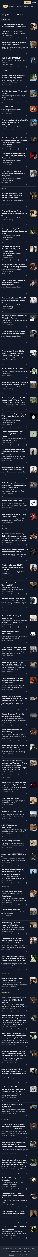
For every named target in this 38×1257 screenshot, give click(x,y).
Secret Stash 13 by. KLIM (13, 598)
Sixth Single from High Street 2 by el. (11, 731)
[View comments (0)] (10, 38)
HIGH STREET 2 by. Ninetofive (10, 632)
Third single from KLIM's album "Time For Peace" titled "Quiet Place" (12, 353)
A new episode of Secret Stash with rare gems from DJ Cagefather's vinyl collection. (14, 621)
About (32, 6)
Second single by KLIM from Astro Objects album (14, 550)
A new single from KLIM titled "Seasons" (12, 979)
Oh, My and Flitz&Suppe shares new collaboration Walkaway (13, 451)
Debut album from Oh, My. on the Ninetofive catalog (12, 201)
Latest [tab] (4, 19)
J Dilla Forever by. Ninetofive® (9, 826)
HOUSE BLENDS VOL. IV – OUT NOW (13, 1106)
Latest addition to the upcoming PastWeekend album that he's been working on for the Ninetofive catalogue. (14, 491)
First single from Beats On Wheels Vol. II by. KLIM (13, 76)
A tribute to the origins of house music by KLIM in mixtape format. (13, 964)
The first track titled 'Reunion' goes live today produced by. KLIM (13, 439)
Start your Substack (15, 1251)
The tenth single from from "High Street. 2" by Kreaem (14, 648)
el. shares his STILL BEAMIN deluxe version (14, 1228)
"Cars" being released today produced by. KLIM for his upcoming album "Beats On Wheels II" (14, 48)
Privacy (19, 1248)
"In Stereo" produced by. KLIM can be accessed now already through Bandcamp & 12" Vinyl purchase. (14, 1035)
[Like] (2, 38)
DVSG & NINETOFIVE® (11, 58)
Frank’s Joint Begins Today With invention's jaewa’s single (13, 416)
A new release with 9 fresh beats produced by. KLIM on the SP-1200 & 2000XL (13, 32)
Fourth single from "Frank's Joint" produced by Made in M (14, 300)
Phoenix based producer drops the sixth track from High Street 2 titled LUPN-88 (14, 735)
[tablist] (6, 19)
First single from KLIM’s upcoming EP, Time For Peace (12, 434)
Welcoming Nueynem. (11, 909)
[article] (19, 31)
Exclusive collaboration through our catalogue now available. (12, 1094)
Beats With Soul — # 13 (12, 501)
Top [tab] (9, 19)
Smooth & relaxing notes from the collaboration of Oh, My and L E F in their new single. (14, 1053)
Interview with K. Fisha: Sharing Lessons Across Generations (12, 1195)
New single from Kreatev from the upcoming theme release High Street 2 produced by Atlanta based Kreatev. (13, 719)
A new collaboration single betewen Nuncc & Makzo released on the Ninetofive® (12, 815)
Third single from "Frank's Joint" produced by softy (13, 332)
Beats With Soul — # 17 (12, 369)
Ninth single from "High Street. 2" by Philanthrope (13, 664)
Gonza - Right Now (10, 798)
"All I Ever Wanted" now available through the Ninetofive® (12, 1059)
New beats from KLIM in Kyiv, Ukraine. (13, 405)
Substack (11, 1255)
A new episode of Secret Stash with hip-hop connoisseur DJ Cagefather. (14, 1144)
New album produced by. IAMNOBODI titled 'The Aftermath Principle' (12, 872)
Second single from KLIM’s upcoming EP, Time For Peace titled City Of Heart (13, 400)
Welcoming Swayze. (10, 841)
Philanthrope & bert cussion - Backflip (10, 924)
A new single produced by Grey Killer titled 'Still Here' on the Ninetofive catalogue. (13, 520)
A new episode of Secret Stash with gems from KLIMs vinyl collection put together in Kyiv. (14, 602)
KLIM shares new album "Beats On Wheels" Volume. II (14, 27)
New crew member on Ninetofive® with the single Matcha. (14, 913)
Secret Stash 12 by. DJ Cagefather (11, 617)
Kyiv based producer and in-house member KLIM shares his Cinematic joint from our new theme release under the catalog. (14, 751)
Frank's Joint (7, 107)
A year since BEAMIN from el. (13, 855)
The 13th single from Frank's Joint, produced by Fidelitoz (14, 122)
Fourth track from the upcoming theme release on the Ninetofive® (13, 788)
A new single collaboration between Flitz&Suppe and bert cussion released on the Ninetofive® (14, 899)
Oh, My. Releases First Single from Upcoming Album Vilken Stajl (11, 195)
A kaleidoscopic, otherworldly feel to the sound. (14, 1201)
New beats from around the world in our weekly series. (14, 372)
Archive (26, 6)
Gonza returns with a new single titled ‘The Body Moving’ (13, 1000)
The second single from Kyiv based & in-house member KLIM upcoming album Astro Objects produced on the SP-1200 (14, 555)
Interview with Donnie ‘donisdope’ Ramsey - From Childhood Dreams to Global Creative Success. (14, 763)
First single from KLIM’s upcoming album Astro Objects (12, 567)
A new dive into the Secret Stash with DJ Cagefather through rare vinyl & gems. (13, 1018)
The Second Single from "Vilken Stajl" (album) (13, 96)
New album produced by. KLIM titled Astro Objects (13, 535)
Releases (19, 6)
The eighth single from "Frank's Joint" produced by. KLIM (14, 231)
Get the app (26, 1251)
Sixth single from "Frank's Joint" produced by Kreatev (14, 265)
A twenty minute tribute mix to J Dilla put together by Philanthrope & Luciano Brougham (14, 830)
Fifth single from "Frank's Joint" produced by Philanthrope (13, 282)
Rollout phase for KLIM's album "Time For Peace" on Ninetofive (13, 359)
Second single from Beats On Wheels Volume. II (13, 43)
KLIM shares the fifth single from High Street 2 (14, 746)
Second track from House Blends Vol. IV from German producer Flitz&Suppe (14, 1162)
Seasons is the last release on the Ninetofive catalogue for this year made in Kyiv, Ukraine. (14, 983)
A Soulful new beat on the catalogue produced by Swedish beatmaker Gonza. (14, 1005)
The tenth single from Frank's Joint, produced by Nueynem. (13, 173)
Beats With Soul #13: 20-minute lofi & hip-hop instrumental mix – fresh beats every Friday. (13, 504)
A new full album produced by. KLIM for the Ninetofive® (14, 321)
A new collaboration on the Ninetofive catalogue (13, 473)
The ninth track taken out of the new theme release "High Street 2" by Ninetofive (12, 668)
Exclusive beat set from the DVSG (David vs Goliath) (14, 61)
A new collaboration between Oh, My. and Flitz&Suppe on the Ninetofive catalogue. (13, 457)
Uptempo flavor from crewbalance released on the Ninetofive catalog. (12, 588)
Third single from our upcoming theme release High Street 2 (13, 801)
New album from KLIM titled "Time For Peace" (14, 317)
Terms (24, 1248)
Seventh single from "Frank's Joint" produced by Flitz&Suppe (14, 249)
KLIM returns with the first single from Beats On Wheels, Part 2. (13, 81)
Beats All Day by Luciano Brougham (12, 1179)
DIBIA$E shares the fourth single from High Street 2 (13, 784)
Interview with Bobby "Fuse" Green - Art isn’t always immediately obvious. (12, 940)
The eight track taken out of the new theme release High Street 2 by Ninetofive (12, 686)
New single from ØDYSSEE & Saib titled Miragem (13, 468)
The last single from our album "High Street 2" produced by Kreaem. (13, 652)
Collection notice (30, 1248)
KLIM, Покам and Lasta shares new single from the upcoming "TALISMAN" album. (14, 698)
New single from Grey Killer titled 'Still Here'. (14, 515)
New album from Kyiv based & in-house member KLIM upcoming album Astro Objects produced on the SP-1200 (14, 539)
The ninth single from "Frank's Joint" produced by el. (14, 213)
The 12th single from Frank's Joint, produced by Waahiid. (14, 139)
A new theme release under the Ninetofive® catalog (11, 110)
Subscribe (27, 2)
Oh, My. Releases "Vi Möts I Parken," (14, 92)
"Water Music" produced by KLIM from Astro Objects (13, 573)
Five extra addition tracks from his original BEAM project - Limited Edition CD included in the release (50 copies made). (13, 1232)
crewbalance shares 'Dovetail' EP (10, 584)
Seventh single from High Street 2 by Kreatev (13, 715)
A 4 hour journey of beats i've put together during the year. (12, 1183)
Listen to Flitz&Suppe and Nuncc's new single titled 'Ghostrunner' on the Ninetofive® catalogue (13, 1089)
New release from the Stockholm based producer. (13, 1217)
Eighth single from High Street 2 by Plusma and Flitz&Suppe (12, 680)
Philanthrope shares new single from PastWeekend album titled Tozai (13, 485)
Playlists (11, 6)
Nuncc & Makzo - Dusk (11, 812)
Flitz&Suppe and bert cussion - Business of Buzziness (11, 894)
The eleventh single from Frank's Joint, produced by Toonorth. (13, 155)
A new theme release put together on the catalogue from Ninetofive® (14, 637)
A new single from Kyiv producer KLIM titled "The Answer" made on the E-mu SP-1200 (14, 1071)
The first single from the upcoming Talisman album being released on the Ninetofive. (13, 704)
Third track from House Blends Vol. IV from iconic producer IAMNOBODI (13, 1126)
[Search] (35, 19)
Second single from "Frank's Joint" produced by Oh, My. (14, 383)
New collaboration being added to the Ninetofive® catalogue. (13, 1077)
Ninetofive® (9, 35)
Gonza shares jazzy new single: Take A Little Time (13, 1212)
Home (5, 6)
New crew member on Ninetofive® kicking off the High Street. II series (12, 844)
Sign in (34, 2)
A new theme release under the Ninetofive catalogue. (11, 421)
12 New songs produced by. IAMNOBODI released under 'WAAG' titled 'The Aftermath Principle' (13, 877)
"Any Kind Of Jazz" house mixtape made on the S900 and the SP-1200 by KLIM (14, 958)
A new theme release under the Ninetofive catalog (11, 128)
